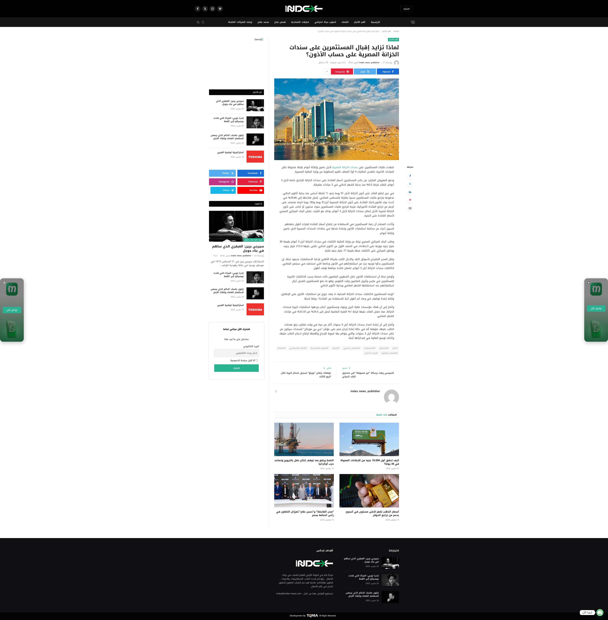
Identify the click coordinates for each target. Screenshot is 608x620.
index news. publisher (369, 62)
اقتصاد (345, 22)
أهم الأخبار (359, 22)
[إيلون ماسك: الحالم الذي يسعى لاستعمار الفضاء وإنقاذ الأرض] (255, 139)
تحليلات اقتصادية (300, 22)
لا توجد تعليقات (336, 62)
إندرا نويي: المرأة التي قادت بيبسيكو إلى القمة (228, 120)
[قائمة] (413, 22)
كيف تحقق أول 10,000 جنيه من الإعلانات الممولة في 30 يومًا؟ (369, 462)
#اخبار (394, 348)
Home (396, 31)
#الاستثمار (383, 348)
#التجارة (335, 348)
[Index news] (304, 8)
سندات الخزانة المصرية (345, 167)
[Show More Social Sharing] (327, 71)
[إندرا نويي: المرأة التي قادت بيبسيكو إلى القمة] (255, 122)
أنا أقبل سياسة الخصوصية (243, 360)
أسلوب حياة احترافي (325, 22)
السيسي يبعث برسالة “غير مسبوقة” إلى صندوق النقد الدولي (368, 375)
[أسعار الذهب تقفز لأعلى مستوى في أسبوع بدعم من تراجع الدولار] (369, 491)
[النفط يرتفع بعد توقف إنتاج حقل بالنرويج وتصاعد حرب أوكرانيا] (304, 439)
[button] (4, 282)
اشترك (406, 9)
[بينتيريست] (410, 200)
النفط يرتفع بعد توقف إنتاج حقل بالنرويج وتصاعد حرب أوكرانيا (304, 462)
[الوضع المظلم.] (203, 22)
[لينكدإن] (410, 192)
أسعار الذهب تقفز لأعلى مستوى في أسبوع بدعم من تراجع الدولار (372, 513)
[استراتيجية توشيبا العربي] (255, 157)
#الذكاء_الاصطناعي (298, 348)
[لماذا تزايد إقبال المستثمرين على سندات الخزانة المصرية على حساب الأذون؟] (336, 119)
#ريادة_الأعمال (371, 353)
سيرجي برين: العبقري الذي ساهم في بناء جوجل (230, 103)
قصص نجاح (280, 22)
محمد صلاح (263, 22)
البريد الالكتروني (251, 346)
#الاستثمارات (369, 348)
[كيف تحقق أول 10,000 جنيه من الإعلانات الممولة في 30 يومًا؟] (369, 439)
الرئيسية (375, 22)
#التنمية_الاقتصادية (319, 348)
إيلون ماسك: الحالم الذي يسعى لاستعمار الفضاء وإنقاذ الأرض (227, 137)
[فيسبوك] (410, 176)
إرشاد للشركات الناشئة (240, 22)
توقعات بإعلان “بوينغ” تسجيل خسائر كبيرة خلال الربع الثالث (306, 375)
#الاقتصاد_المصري (351, 348)
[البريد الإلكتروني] (410, 208)
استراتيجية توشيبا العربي (230, 152)
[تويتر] (410, 184)
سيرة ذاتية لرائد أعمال (254, 240)
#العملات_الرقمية (389, 353)
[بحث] (197, 22)
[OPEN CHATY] (599, 612)
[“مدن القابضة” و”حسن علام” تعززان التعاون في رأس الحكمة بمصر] (304, 491)
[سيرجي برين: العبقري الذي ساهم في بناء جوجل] (255, 105)
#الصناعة (281, 348)
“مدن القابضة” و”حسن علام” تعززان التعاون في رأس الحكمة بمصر (305, 513)
